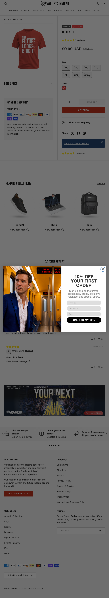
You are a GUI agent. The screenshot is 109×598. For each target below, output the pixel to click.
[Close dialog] (103, 269)
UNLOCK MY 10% (84, 320)
